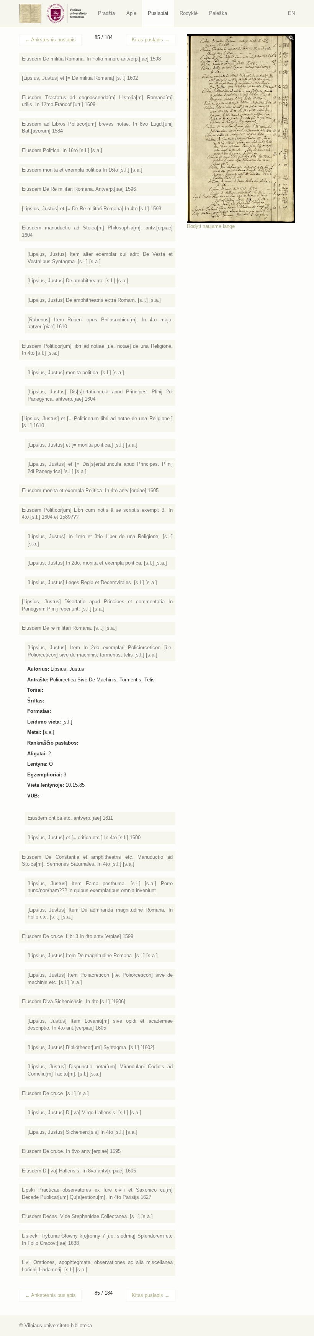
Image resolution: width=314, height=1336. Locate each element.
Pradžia (106, 13)
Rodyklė (189, 13)
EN (291, 13)
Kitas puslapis (151, 40)
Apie (131, 13)
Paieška (218, 13)
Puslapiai (158, 13)
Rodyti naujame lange (211, 226)
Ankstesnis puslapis (50, 40)
